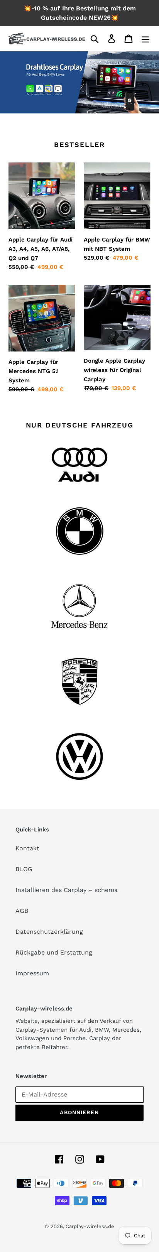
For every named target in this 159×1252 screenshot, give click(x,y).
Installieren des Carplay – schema (66, 890)
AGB (21, 910)
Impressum (32, 973)
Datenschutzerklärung (49, 931)
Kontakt (27, 848)
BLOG (23, 869)
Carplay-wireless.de (90, 1226)
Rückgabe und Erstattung (53, 952)
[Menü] (145, 38)
